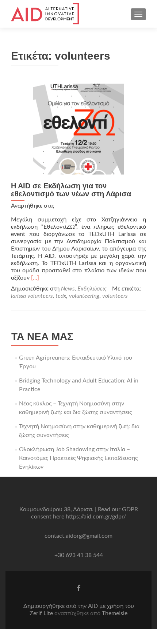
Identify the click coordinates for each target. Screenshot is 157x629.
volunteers (114, 296)
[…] (35, 278)
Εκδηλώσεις (92, 289)
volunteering (84, 296)
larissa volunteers (32, 296)
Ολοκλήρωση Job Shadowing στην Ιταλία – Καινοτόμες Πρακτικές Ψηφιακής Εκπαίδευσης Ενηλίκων (78, 458)
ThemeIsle (114, 613)
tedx (60, 296)
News (67, 289)
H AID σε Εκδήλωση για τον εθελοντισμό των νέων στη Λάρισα (71, 190)
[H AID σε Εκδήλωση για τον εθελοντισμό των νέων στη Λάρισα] (78, 129)
